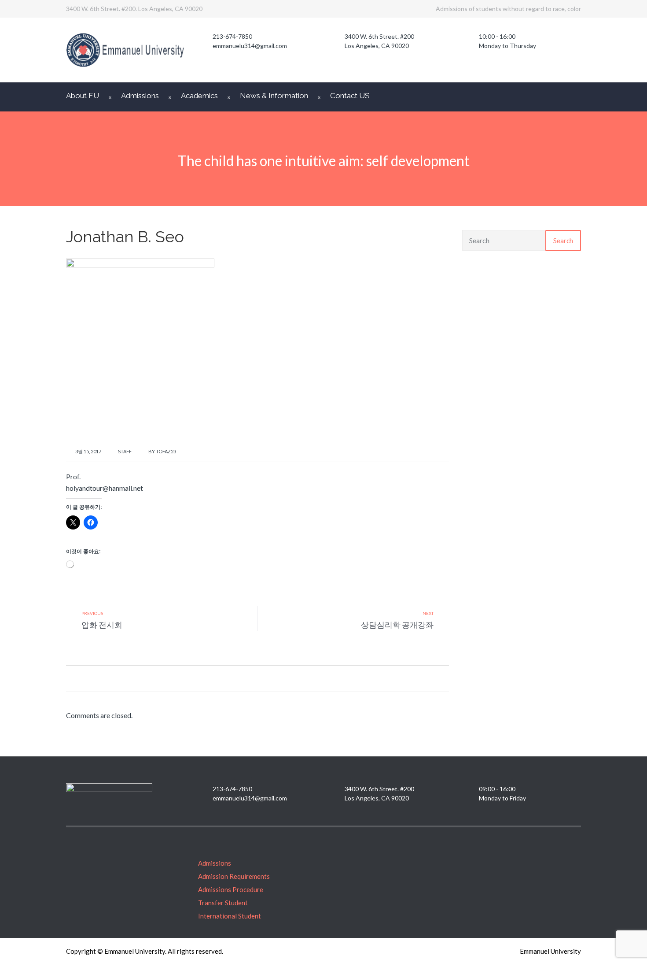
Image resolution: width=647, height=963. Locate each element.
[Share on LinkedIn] (102, 678)
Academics (199, 95)
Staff (125, 451)
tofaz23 (166, 451)
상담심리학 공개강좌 (397, 625)
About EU (82, 95)
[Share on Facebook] (69, 678)
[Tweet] (80, 678)
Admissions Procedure (230, 889)
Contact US (350, 95)
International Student (229, 916)
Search (563, 240)
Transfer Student (223, 903)
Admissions (140, 95)
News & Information (274, 95)
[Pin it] (91, 678)
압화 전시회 (101, 625)
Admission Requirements (234, 876)
